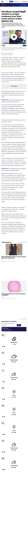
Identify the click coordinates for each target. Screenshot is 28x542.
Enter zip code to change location (8, 323)
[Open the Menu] (2, 1)
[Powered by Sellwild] (24, 318)
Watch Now (24, 1)
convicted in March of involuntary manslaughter (13, 78)
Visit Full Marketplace (22, 242)
